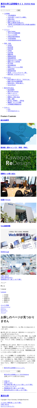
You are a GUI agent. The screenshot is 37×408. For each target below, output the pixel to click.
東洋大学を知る (9, 88)
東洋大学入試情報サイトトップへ (14, 368)
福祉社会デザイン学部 (14, 60)
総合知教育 (11, 89)
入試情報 (7, 13)
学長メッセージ (12, 93)
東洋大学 (5, 396)
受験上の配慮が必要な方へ (16, 22)
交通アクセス (8, 383)
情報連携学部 (12, 58)
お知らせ (7, 381)
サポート (7, 107)
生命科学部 (11, 69)
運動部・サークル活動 (14, 102)
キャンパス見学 (12, 35)
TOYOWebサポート (14, 111)
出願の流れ (11, 19)
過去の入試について (14, 21)
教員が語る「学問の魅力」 (16, 83)
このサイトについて (10, 386)
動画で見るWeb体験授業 (15, 81)
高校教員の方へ (14, 388)
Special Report (12, 85)
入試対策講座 (12, 38)
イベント (7, 29)
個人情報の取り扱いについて (18, 384)
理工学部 (10, 63)
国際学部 (10, 54)
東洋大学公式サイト (16, 390)
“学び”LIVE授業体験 (14, 33)
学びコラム (7, 77)
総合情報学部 (12, 65)
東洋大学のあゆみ (13, 91)
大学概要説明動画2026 (14, 104)
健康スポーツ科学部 (14, 61)
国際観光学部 (12, 56)
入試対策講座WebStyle (14, 40)
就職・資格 (11, 99)
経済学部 (10, 47)
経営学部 (10, 49)
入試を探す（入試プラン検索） (17, 17)
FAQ (9, 109)
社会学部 (10, 52)
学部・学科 (7, 43)
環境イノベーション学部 (15, 67)
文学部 (10, 45)
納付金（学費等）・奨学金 (16, 100)
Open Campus (11, 31)
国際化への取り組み (14, 97)
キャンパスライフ (13, 95)
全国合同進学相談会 (14, 36)
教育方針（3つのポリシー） (16, 74)
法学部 (10, 50)
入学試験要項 (12, 15)
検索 (19, 10)
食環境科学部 (12, 71)
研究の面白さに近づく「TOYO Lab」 (19, 79)
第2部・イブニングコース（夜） (18, 72)
